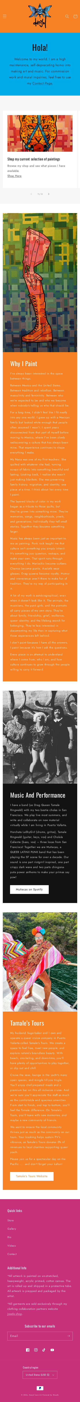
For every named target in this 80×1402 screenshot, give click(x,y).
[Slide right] (48, 194)
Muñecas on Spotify (29, 889)
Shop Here (14, 176)
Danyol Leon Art (35, 1395)
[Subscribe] (68, 1336)
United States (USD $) (37, 1375)
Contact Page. (42, 83)
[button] (5, 16)
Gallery (11, 1229)
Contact (12, 1254)
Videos (11, 1246)
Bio (9, 1237)
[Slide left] (31, 194)
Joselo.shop (14, 1314)
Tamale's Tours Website (32, 1176)
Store (10, 1220)
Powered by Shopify (51, 1395)
